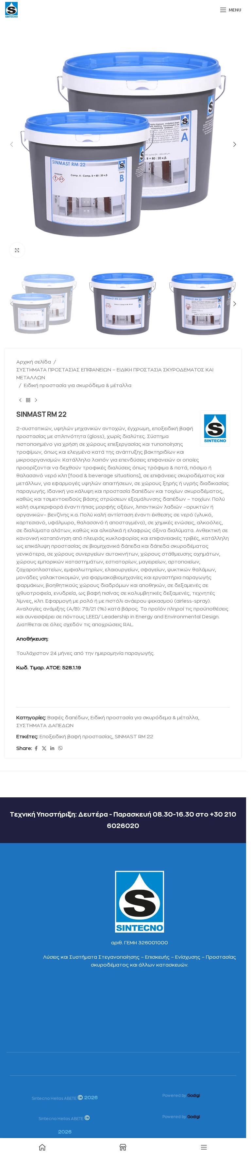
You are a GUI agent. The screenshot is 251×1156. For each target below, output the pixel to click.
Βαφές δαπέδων (67, 717)
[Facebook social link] (36, 748)
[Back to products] (28, 400)
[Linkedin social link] (52, 748)
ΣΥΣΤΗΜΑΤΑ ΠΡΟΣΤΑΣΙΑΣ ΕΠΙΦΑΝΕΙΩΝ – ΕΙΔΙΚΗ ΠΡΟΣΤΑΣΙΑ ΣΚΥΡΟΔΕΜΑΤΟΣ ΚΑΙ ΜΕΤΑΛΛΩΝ (114, 373)
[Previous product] (20, 400)
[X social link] (44, 748)
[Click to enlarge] (17, 250)
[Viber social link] (60, 748)
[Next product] (36, 400)
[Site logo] (11, 9)
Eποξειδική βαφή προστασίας (76, 736)
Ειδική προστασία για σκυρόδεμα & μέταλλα (77, 385)
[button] (11, 144)
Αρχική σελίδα (33, 362)
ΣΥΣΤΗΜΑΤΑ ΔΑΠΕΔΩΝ (45, 725)
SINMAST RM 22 (134, 736)
